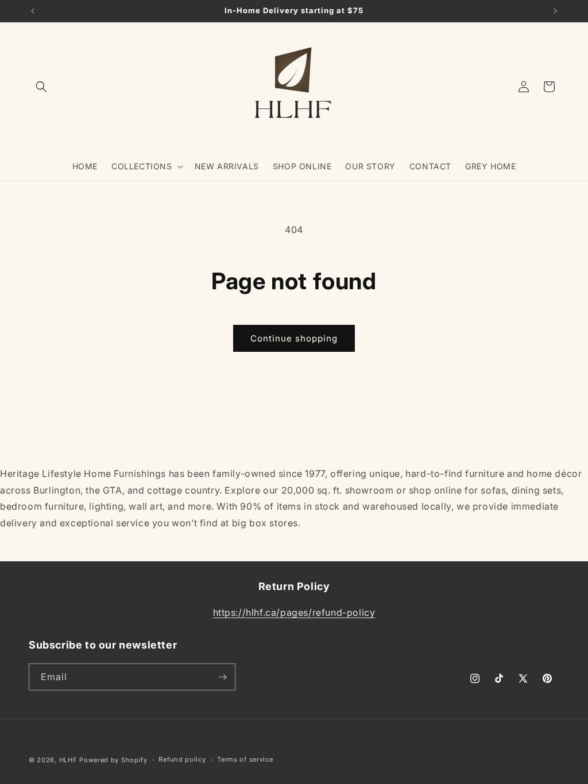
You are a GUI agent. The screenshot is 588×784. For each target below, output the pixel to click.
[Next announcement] (555, 11)
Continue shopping (294, 338)
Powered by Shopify (113, 760)
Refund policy (182, 759)
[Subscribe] (222, 676)
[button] (41, 86)
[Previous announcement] (32, 11)
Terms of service (245, 759)
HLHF (68, 760)
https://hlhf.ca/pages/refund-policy (294, 612)
